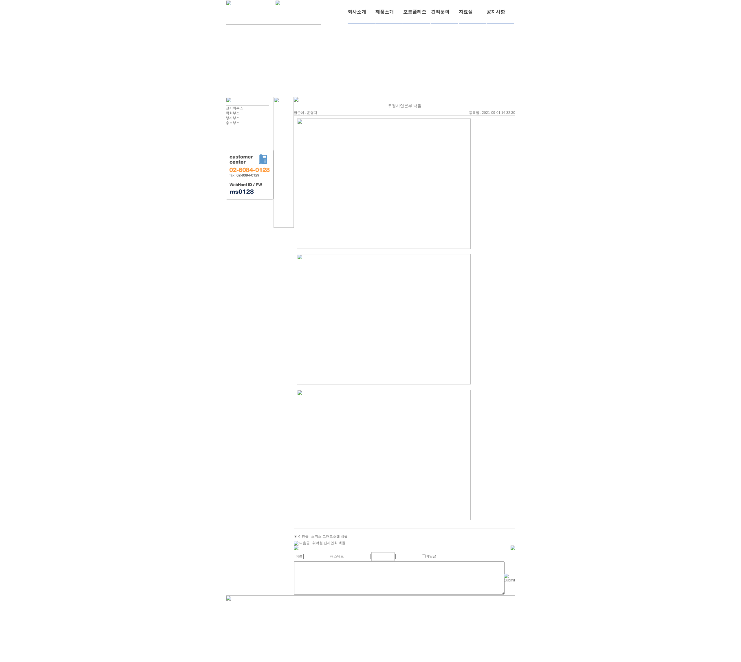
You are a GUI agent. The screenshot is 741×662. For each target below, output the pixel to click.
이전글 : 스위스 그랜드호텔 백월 (323, 537)
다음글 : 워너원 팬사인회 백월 (322, 543)
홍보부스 (233, 123)
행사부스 (233, 118)
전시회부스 (234, 108)
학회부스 (233, 113)
